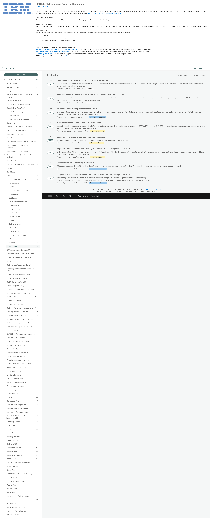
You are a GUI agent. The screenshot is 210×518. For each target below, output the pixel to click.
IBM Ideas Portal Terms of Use (152, 189)
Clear (36, 79)
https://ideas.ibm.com (113, 13)
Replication (76, 89)
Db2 (70, 89)
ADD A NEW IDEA (21, 74)
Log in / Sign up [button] (199, 68)
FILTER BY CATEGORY (13, 79)
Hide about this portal (43, 6)
